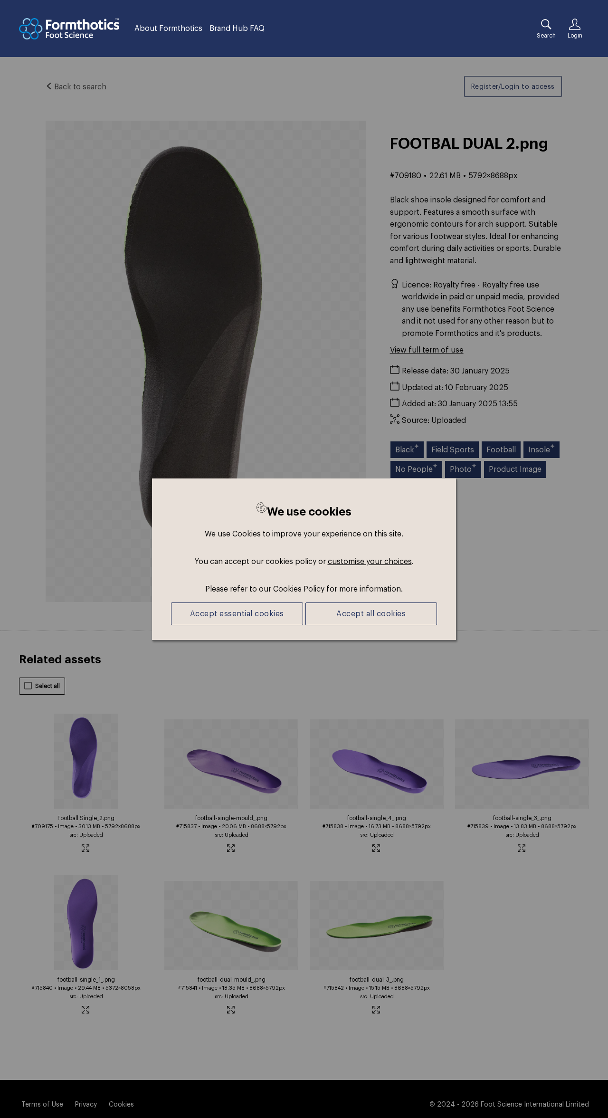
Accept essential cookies (237, 613)
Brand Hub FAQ (237, 28)
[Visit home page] (69, 28)
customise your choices (370, 561)
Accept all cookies (371, 613)
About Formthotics (168, 28)
